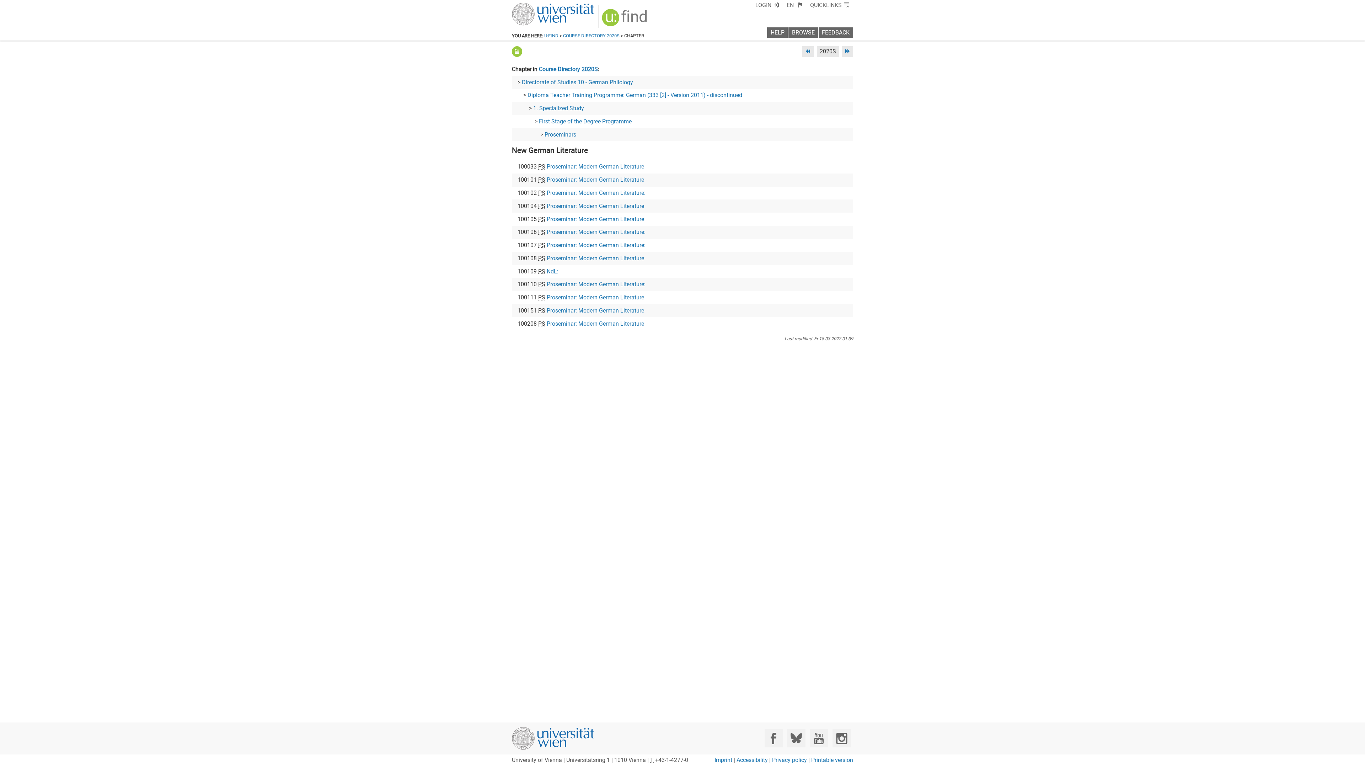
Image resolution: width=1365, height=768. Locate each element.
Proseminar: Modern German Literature (595, 166)
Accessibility (752, 760)
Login (763, 5)
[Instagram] (842, 738)
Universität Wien (536, 6)
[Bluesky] (796, 738)
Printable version (832, 760)
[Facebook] (774, 738)
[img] (625, 20)
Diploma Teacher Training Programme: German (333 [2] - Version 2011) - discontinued (635, 95)
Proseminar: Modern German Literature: (596, 193)
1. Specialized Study (558, 108)
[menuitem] (794, 5)
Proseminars (560, 134)
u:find (551, 35)
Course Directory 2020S (591, 35)
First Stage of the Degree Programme (585, 121)
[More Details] (517, 51)
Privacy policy (789, 760)
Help (778, 32)
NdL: (552, 271)
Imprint (723, 760)
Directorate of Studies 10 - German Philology (577, 82)
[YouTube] (819, 738)
